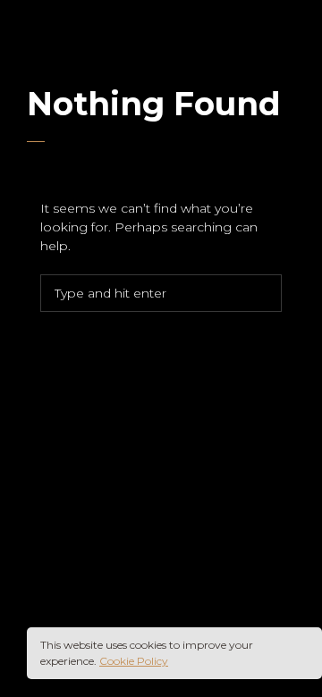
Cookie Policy (133, 661)
